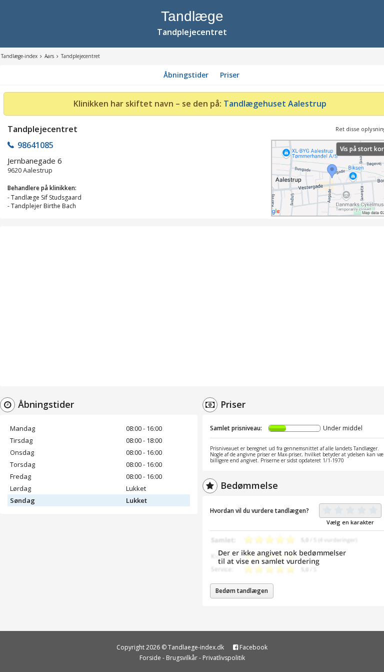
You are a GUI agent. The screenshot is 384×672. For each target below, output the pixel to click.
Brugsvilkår (182, 657)
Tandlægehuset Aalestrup (275, 103)
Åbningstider (186, 75)
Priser (230, 75)
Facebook (253, 647)
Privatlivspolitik (223, 657)
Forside (150, 657)
